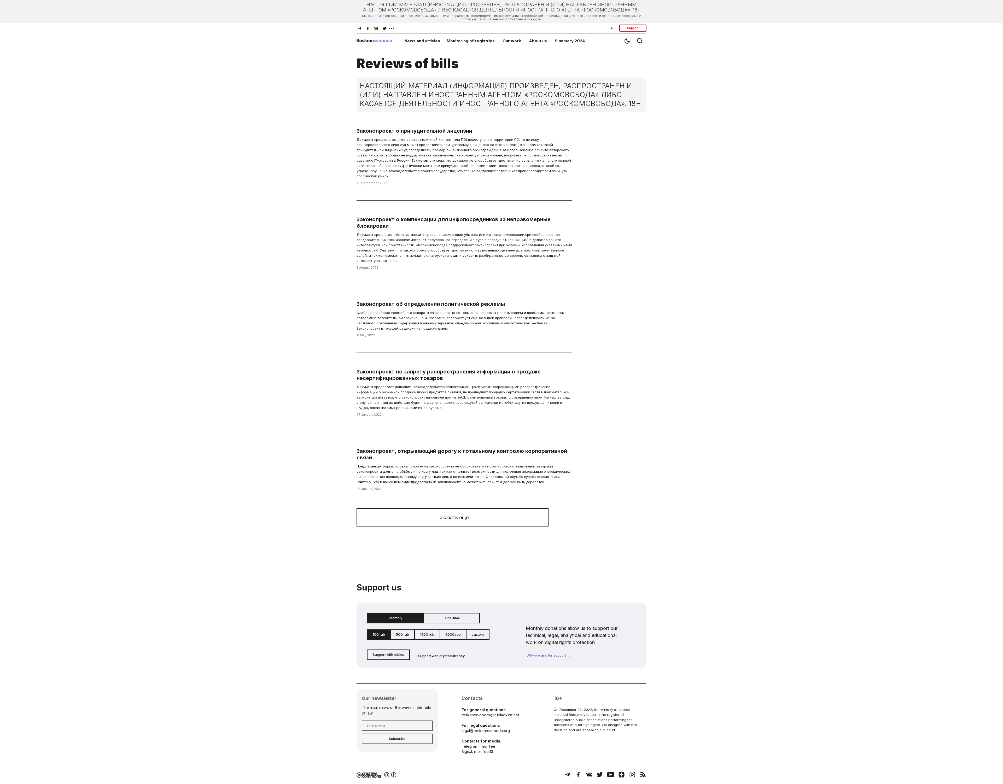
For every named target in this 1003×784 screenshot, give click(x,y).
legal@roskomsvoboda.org (486, 730)
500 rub (402, 634)
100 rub (379, 634)
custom (478, 634)
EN (611, 28)
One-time (452, 618)
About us (538, 40)
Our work (512, 40)
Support (633, 28)
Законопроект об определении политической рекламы (431, 304)
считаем (374, 16)
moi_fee (488, 746)
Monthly (395, 618)
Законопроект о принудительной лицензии (414, 131)
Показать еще (452, 517)
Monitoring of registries (471, 40)
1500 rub (427, 634)
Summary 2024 (570, 40)
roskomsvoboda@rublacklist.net (490, 714)
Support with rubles (388, 654)
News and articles (422, 40)
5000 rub (453, 634)
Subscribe (397, 738)
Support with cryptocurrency (441, 656)
